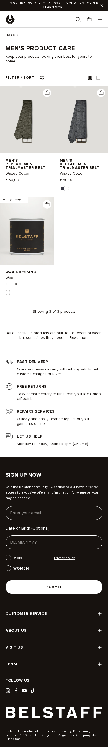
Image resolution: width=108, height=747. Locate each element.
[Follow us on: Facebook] (16, 691)
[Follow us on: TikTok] (33, 691)
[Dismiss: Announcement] (102, 5)
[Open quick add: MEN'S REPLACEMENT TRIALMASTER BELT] (62, 188)
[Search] (78, 19)
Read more (79, 338)
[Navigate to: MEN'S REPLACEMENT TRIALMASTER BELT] (27, 119)
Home (10, 35)
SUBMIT (54, 587)
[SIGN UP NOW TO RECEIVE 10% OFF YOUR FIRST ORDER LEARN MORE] (54, 5)
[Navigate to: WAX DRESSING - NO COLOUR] (27, 231)
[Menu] (100, 19)
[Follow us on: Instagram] (8, 691)
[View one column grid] (98, 77)
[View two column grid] (90, 77)
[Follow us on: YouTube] (24, 691)
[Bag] (89, 19)
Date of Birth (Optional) (28, 528)
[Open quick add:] (47, 93)
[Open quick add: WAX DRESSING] (8, 292)
